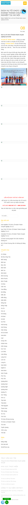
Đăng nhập (4, 441)
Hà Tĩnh (3, 322)
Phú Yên (3, 378)
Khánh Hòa (4, 343)
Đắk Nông (3, 297)
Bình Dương (4, 275)
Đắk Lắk (3, 294)
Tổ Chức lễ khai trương (7, 419)
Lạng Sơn (3, 357)
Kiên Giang (4, 346)
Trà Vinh (3, 424)
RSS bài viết (4, 444)
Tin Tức (3, 414)
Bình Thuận (4, 281)
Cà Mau (3, 284)
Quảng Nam (4, 384)
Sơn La (3, 397)
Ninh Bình (3, 370)
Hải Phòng (4, 327)
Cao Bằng (3, 289)
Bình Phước (4, 278)
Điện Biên (3, 300)
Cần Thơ (3, 286)
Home (2, 18)
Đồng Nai (3, 303)
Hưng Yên (4, 340)
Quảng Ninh (4, 389)
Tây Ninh (3, 400)
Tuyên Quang (4, 427)
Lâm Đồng (4, 354)
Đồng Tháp (4, 305)
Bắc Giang (4, 259)
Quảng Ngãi (4, 386)
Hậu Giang (4, 330)
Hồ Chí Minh (4, 332)
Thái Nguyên (4, 405)
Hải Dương (4, 324)
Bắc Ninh (3, 267)
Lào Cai (3, 359)
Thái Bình (3, 403)
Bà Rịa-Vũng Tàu (5, 257)
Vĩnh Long (4, 430)
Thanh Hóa (4, 408)
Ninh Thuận (4, 373)
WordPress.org (5, 447)
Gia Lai (3, 311)
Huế (2, 338)
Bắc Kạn (3, 262)
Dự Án (3, 308)
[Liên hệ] (23, 10)
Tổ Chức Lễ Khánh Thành (8, 422)
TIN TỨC (3, 416)
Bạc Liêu (3, 265)
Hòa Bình (3, 335)
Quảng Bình (4, 381)
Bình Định (3, 273)
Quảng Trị (3, 392)
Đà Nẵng (3, 292)
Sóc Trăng (4, 395)
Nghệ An (3, 367)
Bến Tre (3, 270)
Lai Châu (3, 351)
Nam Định (3, 365)
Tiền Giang (4, 411)
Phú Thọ (3, 376)
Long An (3, 362)
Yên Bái (3, 432)
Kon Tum (3, 349)
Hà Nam (3, 316)
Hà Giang (3, 313)
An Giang (3, 254)
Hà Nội (6, 18)
